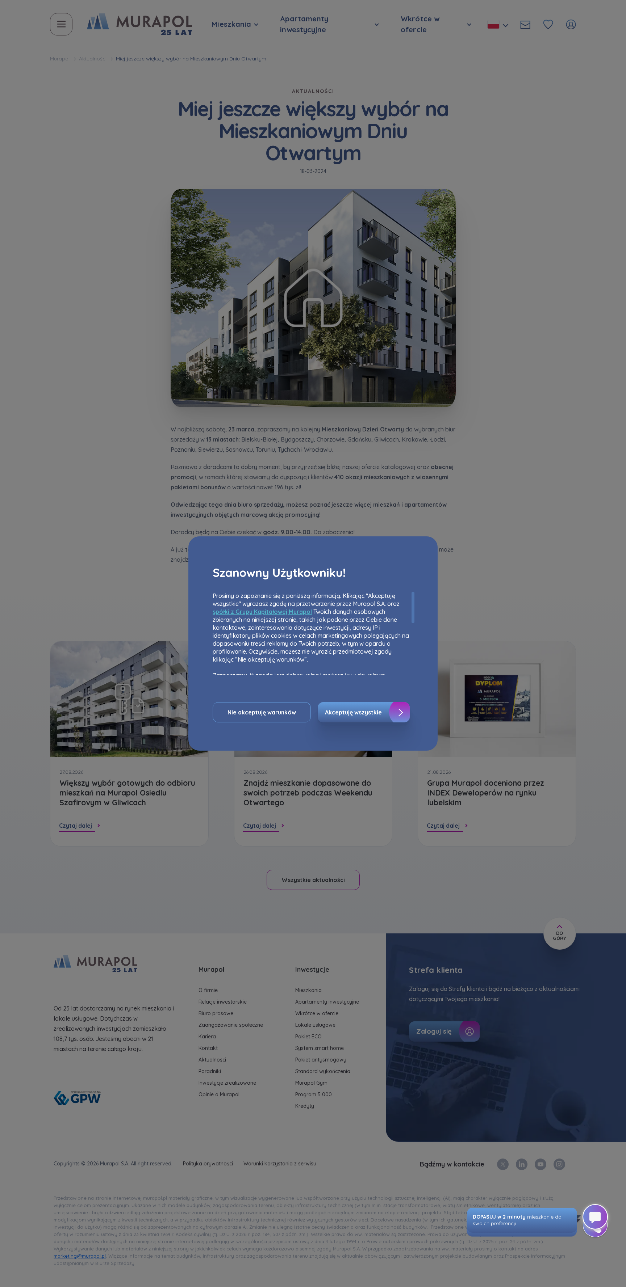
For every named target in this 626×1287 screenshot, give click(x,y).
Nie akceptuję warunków (262, 712)
